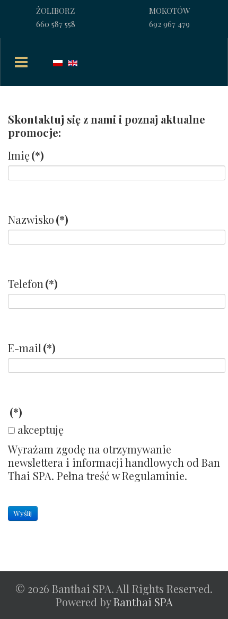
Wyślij (23, 513)
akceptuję (40, 429)
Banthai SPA (143, 602)
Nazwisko (38, 219)
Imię (26, 155)
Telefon (33, 283)
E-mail (32, 347)
